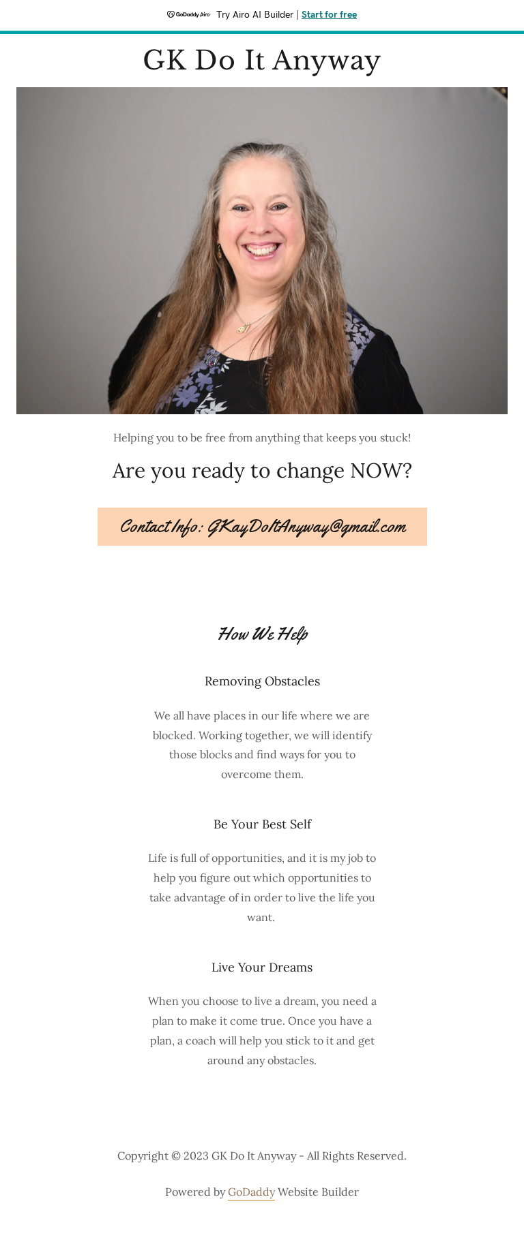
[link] (262, 65)
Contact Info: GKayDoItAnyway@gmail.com (262, 526)
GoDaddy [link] (251, 1191)
